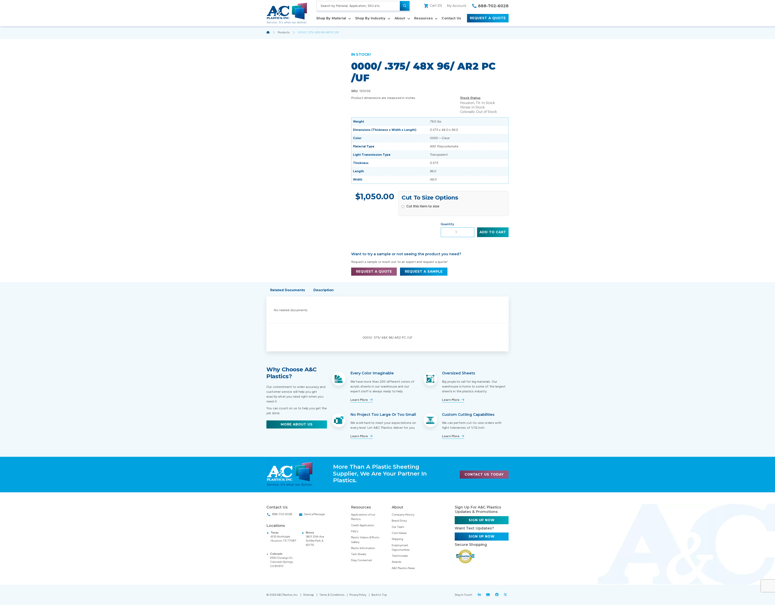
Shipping (397, 539)
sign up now (482, 520)
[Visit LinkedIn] (479, 595)
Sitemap (308, 595)
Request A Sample (423, 271)
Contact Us (451, 18)
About (400, 18)
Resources (423, 18)
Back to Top (379, 595)
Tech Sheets (358, 554)
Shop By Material (331, 18)
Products (284, 32)
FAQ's (354, 531)
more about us (296, 424)
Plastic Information (363, 548)
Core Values (399, 533)
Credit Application (362, 525)
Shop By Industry (370, 18)
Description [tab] (323, 290)
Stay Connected (361, 560)
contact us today (484, 474)
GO (404, 6)
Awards (396, 562)
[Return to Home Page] (286, 13)
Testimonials (400, 556)
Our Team (398, 527)
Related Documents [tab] (287, 290)
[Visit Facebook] (497, 595)
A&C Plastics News (403, 568)
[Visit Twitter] (505, 595)
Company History (403, 514)
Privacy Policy (358, 595)
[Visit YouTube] (488, 595)
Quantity (447, 224)
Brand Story (399, 520)
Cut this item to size (422, 206)
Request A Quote (488, 18)
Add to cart (493, 232)
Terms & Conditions (331, 595)
